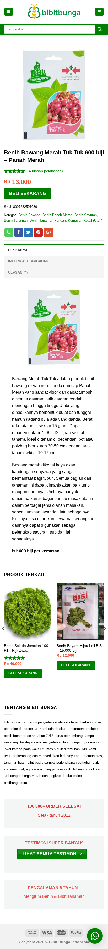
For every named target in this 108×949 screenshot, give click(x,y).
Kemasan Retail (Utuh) (85, 220)
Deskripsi (17, 250)
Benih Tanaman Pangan (48, 220)
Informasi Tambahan (28, 261)
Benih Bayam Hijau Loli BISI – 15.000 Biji (80, 648)
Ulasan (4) (18, 272)
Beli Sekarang (27, 193)
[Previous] (3, 639)
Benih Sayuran (85, 215)
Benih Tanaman (16, 220)
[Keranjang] (99, 12)
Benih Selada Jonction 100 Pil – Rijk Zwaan (26, 648)
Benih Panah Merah (57, 215)
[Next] (104, 639)
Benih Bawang (29, 215)
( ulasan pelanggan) (45, 171)
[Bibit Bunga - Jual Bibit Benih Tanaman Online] (54, 11)
